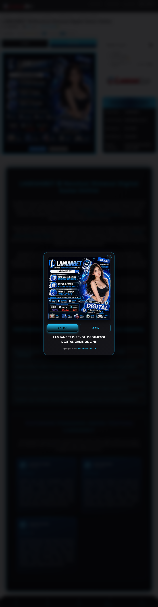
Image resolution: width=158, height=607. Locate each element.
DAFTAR (62, 327)
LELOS (93, 348)
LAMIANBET (82, 348)
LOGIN (95, 328)
